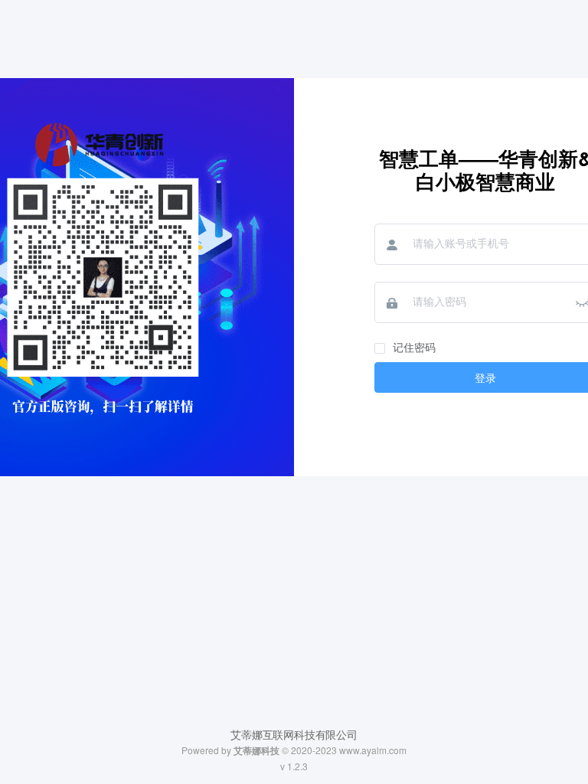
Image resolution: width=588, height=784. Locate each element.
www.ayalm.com (373, 749)
